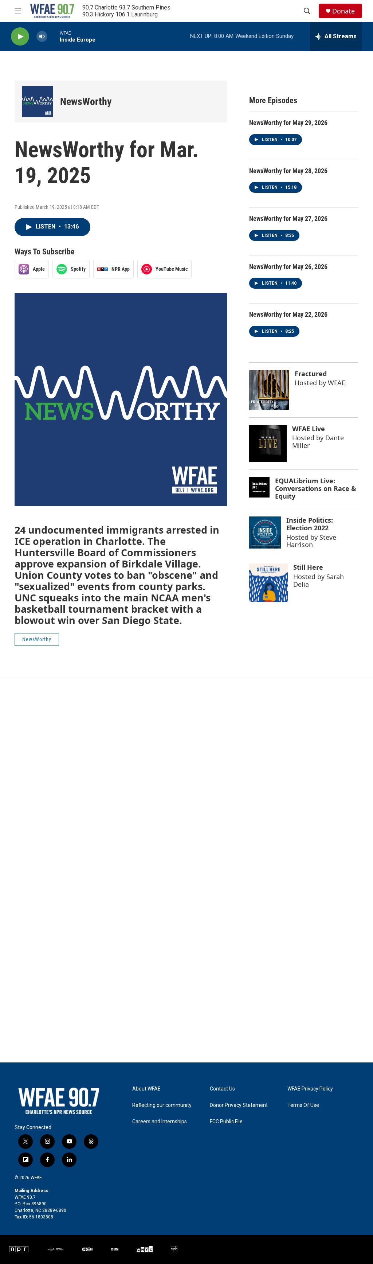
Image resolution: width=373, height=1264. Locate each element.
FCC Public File (226, 1121)
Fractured (311, 373)
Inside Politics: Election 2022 (309, 524)
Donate (343, 11)
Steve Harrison (311, 541)
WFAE (336, 382)
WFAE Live (308, 428)
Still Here (308, 567)
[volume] (42, 36)
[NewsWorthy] (37, 101)
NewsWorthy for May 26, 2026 (288, 266)
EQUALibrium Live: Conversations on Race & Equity (315, 488)
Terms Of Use (303, 1105)
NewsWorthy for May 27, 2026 (288, 218)
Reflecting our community (162, 1105)
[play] (20, 36)
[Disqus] (186, 777)
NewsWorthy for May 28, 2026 (288, 171)
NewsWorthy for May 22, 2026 (288, 314)
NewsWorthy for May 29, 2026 (288, 122)
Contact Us (222, 1089)
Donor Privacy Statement (239, 1105)
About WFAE (146, 1089)
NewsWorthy (86, 101)
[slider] (53, 36)
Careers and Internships (159, 1121)
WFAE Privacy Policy (310, 1089)
